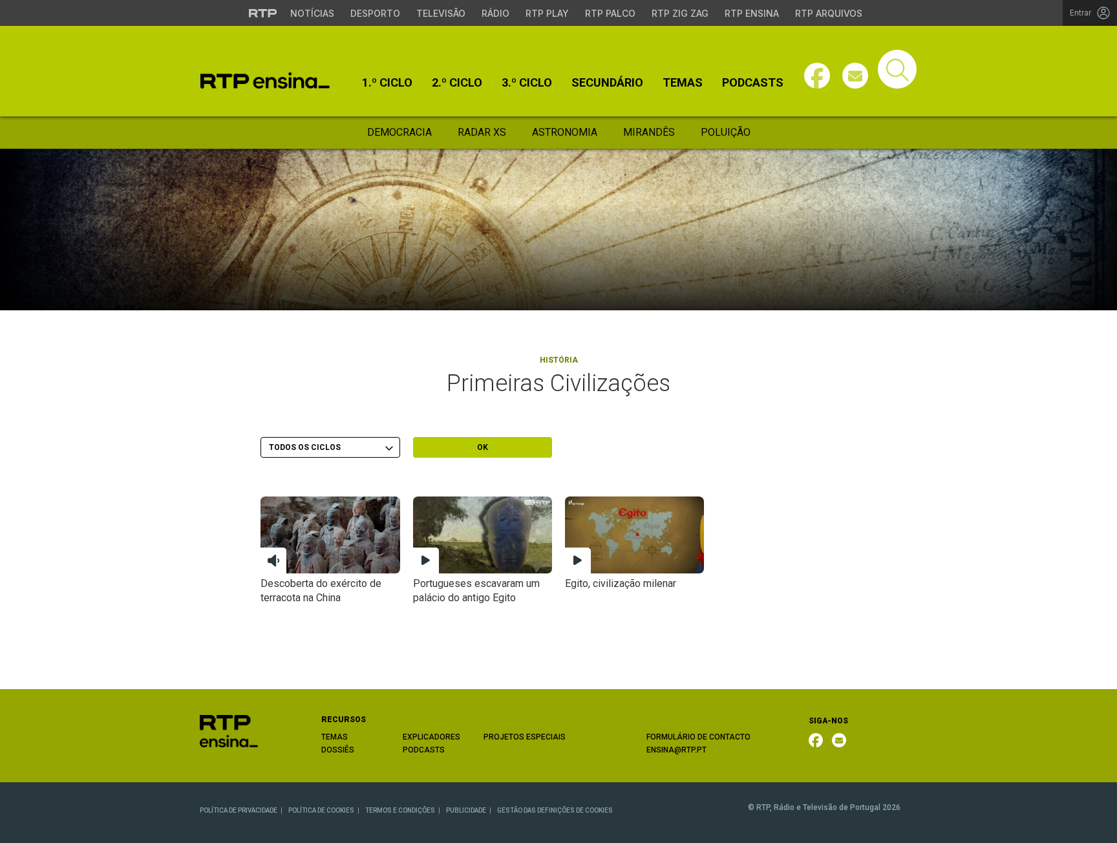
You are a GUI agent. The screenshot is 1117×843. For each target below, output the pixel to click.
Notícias (312, 13)
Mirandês (649, 132)
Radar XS (482, 132)
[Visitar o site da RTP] (263, 13)
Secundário (607, 83)
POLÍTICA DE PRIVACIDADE (238, 810)
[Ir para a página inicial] (229, 730)
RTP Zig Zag (680, 13)
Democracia (399, 132)
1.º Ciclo (387, 83)
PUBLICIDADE (466, 810)
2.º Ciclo (457, 83)
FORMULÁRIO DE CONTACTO (698, 737)
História (559, 360)
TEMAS (334, 737)
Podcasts (752, 83)
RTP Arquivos (828, 13)
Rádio (495, 13)
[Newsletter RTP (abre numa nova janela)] (839, 740)
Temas (683, 83)
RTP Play (547, 13)
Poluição (725, 132)
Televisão (440, 13)
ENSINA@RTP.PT (676, 749)
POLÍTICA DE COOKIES (321, 810)
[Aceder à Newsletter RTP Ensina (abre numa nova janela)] (855, 76)
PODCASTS (424, 749)
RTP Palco (610, 13)
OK (482, 447)
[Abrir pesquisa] (897, 69)
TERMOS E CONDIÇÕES (400, 810)
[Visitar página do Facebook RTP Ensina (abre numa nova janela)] (817, 76)
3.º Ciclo (527, 83)
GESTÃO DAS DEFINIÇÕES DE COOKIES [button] (555, 810)
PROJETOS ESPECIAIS (525, 737)
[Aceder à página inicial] (265, 80)
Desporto (375, 13)
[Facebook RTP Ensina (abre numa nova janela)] (816, 740)
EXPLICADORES (431, 737)
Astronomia (564, 132)
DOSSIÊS (337, 749)
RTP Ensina (752, 13)
